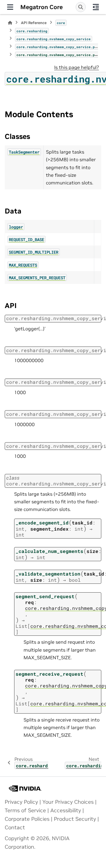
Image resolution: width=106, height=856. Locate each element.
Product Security (75, 819)
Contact (15, 827)
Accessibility (65, 810)
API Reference (34, 22)
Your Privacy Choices (68, 802)
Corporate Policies (27, 819)
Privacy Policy (21, 802)
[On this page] (95, 7)
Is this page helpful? (76, 67)
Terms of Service (25, 810)
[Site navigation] (10, 7)
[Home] (10, 23)
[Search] (81, 7)
